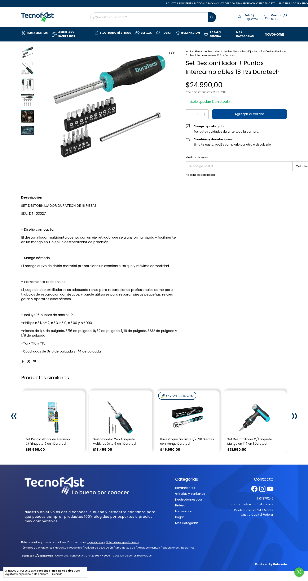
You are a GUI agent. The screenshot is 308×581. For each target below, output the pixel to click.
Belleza (180, 505)
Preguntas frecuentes (69, 547)
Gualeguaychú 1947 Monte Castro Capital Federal (253, 512)
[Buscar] (212, 17)
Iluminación (183, 511)
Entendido (56, 574)
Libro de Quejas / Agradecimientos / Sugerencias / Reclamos (154, 547)
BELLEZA (146, 33)
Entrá (248, 15)
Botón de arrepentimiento (122, 542)
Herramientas (203, 51)
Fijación (253, 51)
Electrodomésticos (189, 499)
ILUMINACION (190, 33)
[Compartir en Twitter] (29, 361)
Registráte (251, 19)
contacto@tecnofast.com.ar (252, 504)
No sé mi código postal (200, 175)
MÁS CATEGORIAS (245, 34)
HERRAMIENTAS (37, 33)
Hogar (179, 517)
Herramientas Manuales (230, 51)
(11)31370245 (264, 498)
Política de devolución (99, 547)
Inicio (189, 51)
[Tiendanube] (37, 556)
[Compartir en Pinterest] (34, 361)
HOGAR (166, 33)
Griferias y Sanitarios (190, 494)
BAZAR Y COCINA (215, 34)
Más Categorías (186, 523)
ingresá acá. (95, 542)
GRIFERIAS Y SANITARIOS (66, 34)
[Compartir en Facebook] (23, 361)
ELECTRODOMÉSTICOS (115, 33)
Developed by (271, 564)
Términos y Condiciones (37, 547)
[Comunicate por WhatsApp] (299, 572)
